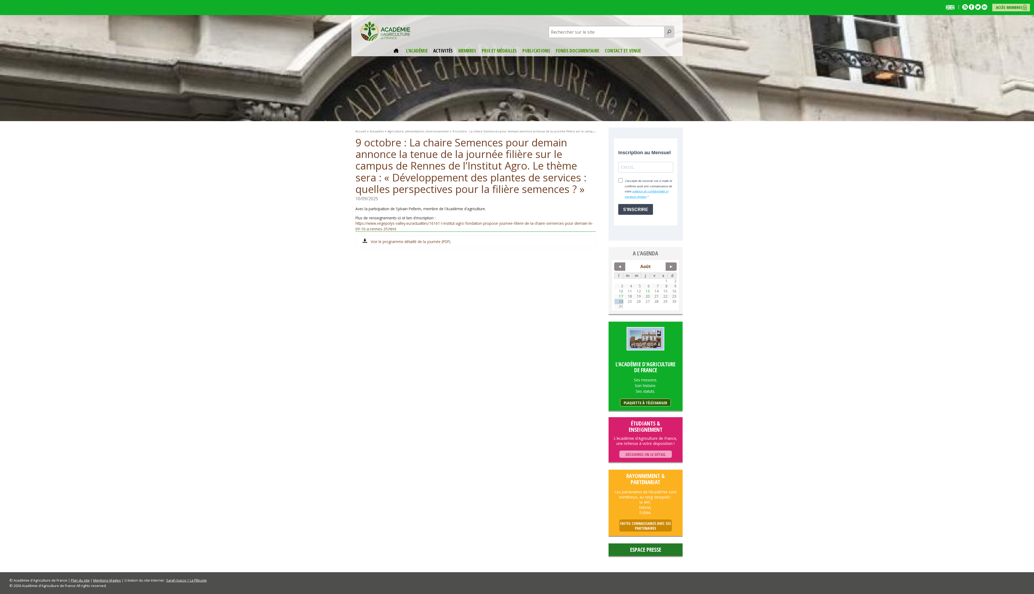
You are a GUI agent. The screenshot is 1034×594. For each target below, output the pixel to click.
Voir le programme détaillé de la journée (406, 241)
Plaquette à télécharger (645, 402)
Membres (467, 51)
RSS (965, 7)
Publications (536, 51)
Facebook (971, 7)
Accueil (396, 51)
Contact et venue (623, 51)
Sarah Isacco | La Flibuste (186, 580)
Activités (443, 51)
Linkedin (984, 7)
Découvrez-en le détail (646, 454)
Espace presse (645, 549)
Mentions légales (107, 580)
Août (645, 266)
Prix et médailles (499, 51)
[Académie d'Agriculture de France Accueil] (385, 31)
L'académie (417, 51)
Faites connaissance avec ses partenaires (645, 526)
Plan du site (80, 580)
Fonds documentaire (577, 51)
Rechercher (669, 32)
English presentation (951, 7)
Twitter (978, 7)
